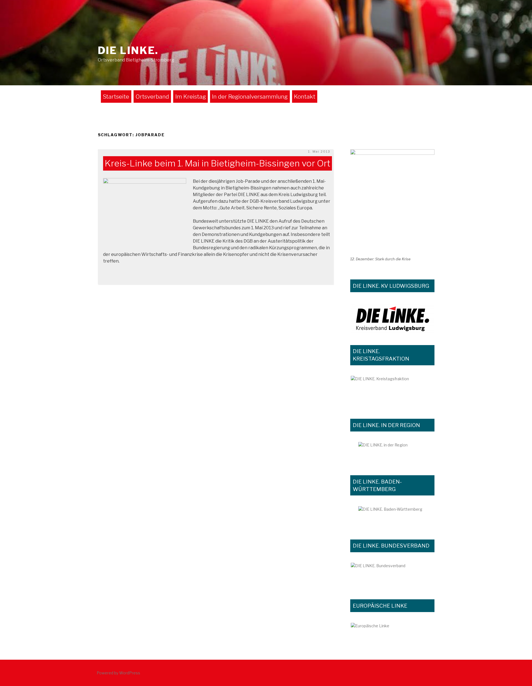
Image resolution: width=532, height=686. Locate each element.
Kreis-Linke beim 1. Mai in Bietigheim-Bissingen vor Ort (217, 163)
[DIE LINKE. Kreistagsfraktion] (392, 391)
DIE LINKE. (128, 50)
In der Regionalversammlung (250, 96)
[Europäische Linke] (392, 629)
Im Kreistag (190, 96)
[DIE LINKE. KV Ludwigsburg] (392, 318)
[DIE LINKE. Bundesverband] (392, 575)
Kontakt (304, 96)
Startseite (116, 96)
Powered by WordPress (118, 672)
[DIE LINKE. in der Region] (392, 453)
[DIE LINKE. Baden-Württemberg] (392, 517)
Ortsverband (152, 96)
